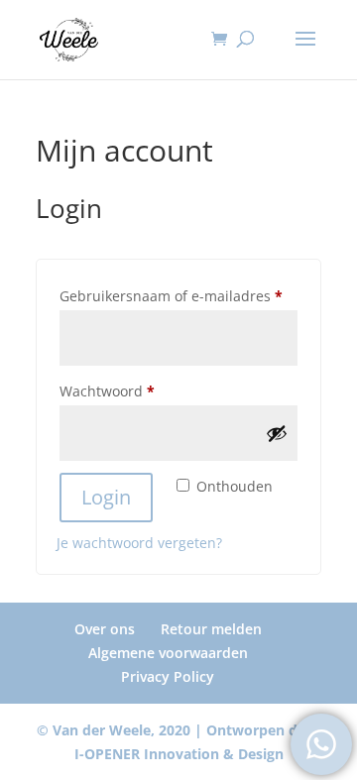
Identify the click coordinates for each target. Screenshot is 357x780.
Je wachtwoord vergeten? (139, 542)
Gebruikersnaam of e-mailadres (179, 295)
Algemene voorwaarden (168, 652)
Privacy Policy (167, 676)
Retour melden (211, 628)
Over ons (104, 628)
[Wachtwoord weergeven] (277, 433)
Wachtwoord (129, 390)
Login (106, 497)
